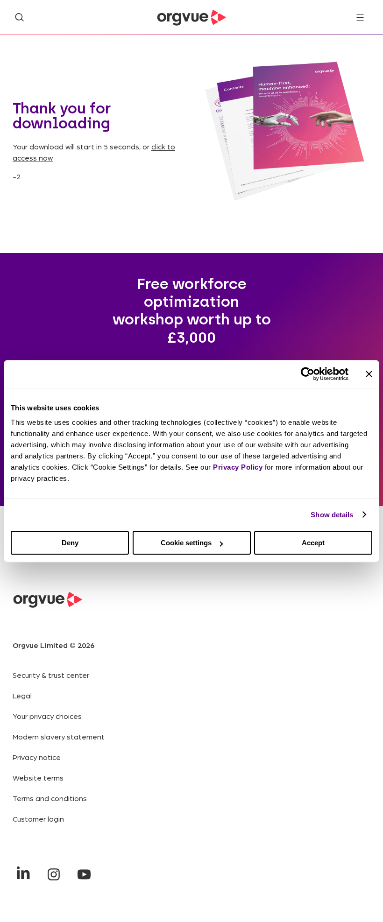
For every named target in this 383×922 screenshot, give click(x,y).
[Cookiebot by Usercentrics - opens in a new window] (307, 374)
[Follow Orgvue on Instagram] (53, 874)
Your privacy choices (47, 716)
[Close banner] (369, 374)
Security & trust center (51, 675)
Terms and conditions (50, 798)
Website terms (38, 777)
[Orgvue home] (191, 18)
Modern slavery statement (59, 736)
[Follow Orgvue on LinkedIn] (23, 874)
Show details (332, 515)
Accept (313, 543)
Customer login (38, 818)
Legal (22, 695)
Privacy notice (37, 757)
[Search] (19, 17)
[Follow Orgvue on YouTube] (83, 874)
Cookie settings (186, 543)
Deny (70, 543)
